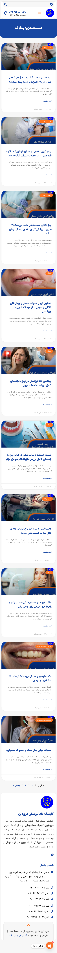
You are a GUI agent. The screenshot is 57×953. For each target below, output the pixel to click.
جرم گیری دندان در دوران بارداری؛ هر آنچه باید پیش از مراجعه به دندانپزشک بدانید (29, 153)
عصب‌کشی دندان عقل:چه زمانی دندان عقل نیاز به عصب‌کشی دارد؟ (31, 530)
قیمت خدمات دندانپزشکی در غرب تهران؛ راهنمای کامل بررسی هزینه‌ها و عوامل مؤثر (29, 457)
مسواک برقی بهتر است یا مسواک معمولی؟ (29, 750)
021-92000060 (17, 12)
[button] (39, 13)
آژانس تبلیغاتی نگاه (18, 935)
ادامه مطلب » (47, 101)
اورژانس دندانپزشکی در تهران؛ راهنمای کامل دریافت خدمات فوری (31, 383)
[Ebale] (51, 4)
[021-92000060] (6, 13)
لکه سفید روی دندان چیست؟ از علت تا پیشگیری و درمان (30, 678)
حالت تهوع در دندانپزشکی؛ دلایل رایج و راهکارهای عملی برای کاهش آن (30, 604)
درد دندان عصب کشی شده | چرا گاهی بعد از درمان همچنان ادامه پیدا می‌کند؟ (30, 79)
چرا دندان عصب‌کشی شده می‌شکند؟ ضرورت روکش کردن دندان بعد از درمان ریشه (30, 229)
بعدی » (16, 785)
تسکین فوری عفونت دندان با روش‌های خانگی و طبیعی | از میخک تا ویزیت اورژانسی (31, 307)
